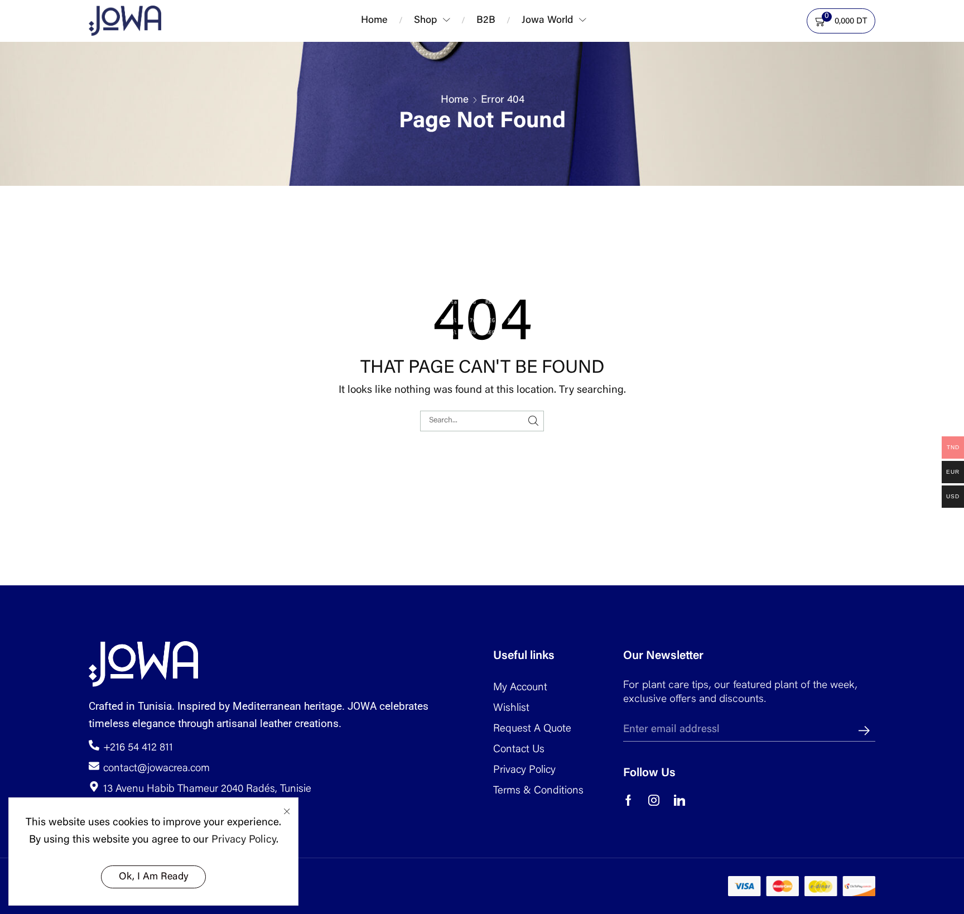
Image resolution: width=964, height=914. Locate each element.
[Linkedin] (679, 800)
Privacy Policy (243, 840)
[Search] (533, 421)
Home (455, 100)
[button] (600, 17)
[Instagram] (653, 800)
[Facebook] (628, 800)
